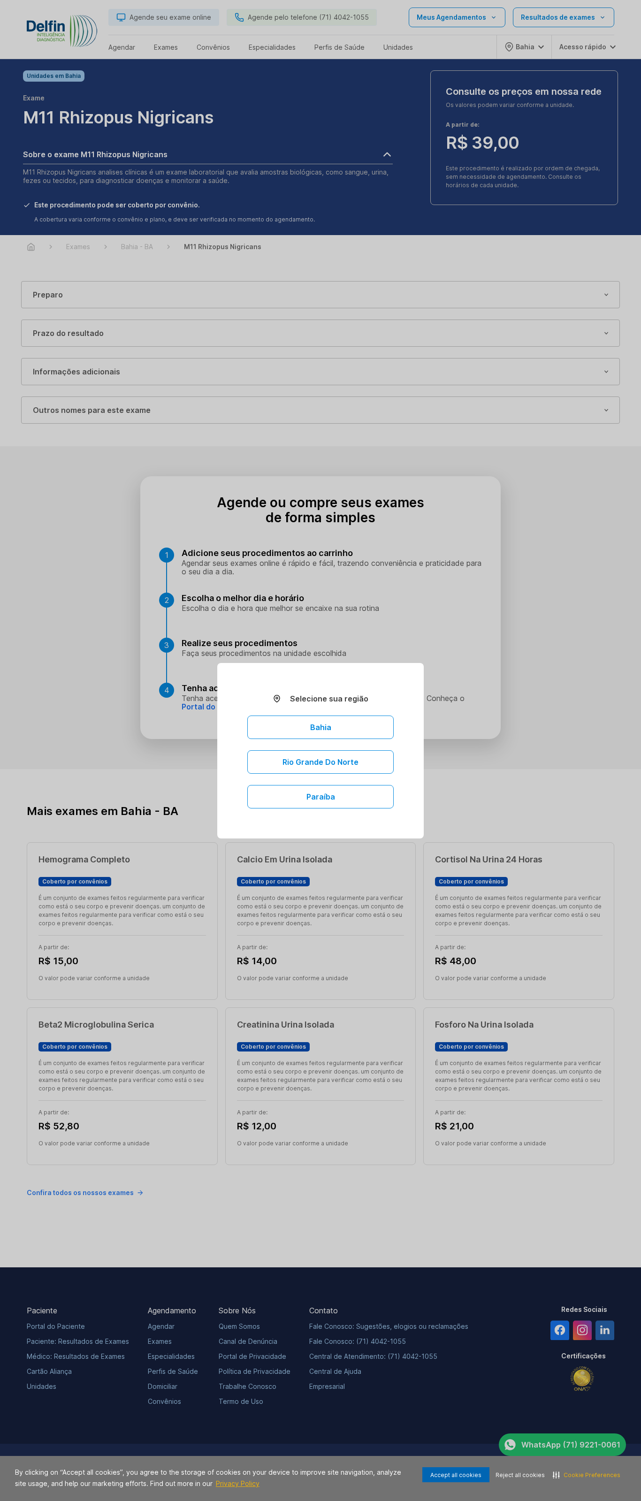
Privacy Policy (237, 1483)
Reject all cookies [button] (520, 1474)
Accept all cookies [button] (455, 1474)
